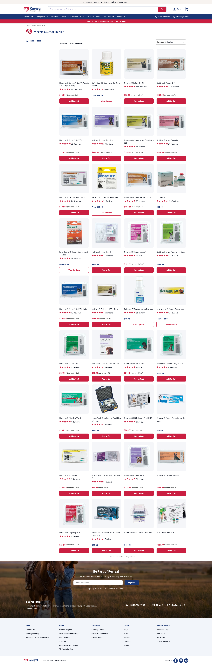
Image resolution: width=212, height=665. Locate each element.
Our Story (62, 641)
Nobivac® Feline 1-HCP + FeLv (105, 309)
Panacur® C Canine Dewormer (105, 197)
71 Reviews (108, 201)
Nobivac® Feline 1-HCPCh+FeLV (73, 309)
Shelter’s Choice (163, 641)
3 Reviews (75, 367)
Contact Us (30, 630)
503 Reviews (108, 89)
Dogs (126, 630)
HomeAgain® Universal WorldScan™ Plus (106, 419)
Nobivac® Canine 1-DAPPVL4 (72, 197)
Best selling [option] (169, 42)
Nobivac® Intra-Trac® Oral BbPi (138, 532)
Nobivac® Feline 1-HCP (134, 83)
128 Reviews (173, 86)
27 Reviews (108, 255)
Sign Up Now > (123, 2)
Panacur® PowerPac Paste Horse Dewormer (106, 534)
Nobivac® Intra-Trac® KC (168, 140)
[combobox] (107, 9)
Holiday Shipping (32, 633)
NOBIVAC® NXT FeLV (165, 532)
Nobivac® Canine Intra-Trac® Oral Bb (139, 141)
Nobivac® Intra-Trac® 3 (102, 140)
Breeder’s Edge (163, 630)
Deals (126, 645)
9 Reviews (140, 255)
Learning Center (98, 630)
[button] (186, 9)
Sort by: (160, 42)
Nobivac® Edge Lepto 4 (69, 532)
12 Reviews (173, 255)
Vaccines (127, 641)
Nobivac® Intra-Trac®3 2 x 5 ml (105, 363)
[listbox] (175, 42)
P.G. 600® (161, 197)
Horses (127, 637)
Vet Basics (161, 637)
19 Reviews (76, 258)
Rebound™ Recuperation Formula (138, 309)
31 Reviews (141, 146)
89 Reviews (76, 144)
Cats (126, 633)
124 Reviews (173, 201)
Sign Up (131, 582)
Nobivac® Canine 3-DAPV (168, 475)
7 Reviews (107, 367)
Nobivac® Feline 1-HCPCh (70, 140)
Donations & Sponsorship (69, 633)
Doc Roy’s (161, 633)
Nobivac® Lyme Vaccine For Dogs (171, 252)
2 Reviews (140, 479)
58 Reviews (108, 144)
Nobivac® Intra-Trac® (101, 252)
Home (28, 25)
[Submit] (162, 9)
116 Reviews (141, 86)
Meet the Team (64, 637)
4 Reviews (172, 367)
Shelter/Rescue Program (68, 645)
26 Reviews (76, 201)
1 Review (75, 536)
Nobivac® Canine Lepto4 (135, 252)
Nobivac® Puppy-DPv (166, 83)
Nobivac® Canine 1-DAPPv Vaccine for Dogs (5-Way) (74, 84)
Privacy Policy (97, 637)
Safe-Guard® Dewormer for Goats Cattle (106, 84)
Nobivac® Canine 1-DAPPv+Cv (137, 197)
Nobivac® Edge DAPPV (134, 363)
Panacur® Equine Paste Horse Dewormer (171, 419)
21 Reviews (173, 144)
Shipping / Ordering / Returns (37, 637)
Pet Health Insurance (100, 633)
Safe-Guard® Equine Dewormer (170, 309)
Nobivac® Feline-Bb (68, 475)
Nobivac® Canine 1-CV (134, 475)
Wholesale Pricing (66, 649)
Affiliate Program (65, 630)
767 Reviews (76, 89)
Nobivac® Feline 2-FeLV (69, 363)
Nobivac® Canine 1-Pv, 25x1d (170, 363)
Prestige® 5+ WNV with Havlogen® (106, 476)
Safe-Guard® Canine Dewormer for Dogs (73, 253)
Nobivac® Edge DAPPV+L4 (70, 418)
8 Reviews (107, 482)
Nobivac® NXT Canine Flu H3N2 (138, 418)
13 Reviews (76, 313)
